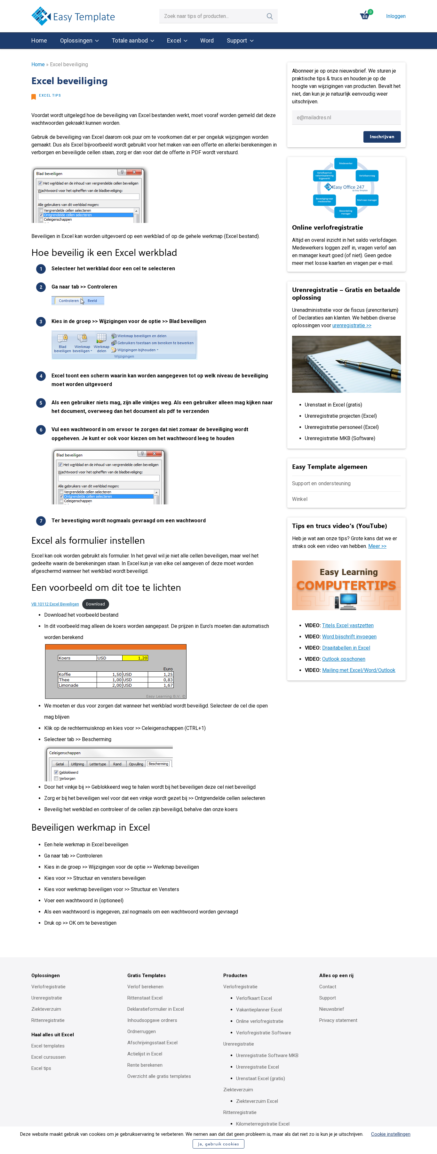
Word (207, 40)
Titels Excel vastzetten (348, 625)
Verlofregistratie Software (263, 1033)
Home (39, 40)
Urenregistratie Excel (257, 1067)
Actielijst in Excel (144, 1054)
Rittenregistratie (48, 1020)
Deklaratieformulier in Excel (155, 1009)
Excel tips (50, 95)
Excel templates (48, 1046)
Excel (174, 40)
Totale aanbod (130, 40)
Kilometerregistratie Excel (263, 1124)
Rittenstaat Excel (145, 998)
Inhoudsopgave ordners (152, 1020)
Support (237, 40)
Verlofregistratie (48, 987)
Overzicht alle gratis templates (159, 1076)
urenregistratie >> (351, 325)
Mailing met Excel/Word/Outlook (358, 670)
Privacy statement (338, 1020)
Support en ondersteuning (321, 483)
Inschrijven (382, 137)
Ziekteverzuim (46, 1009)
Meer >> (377, 546)
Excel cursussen (48, 1057)
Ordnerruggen (141, 1031)
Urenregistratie (46, 998)
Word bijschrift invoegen (349, 637)
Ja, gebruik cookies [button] (218, 1144)
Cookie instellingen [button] (390, 1134)
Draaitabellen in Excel (346, 648)
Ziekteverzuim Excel (257, 1101)
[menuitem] (39, 41)
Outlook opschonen (343, 659)
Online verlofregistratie (259, 1021)
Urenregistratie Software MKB (267, 1055)
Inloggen (396, 16)
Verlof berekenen (145, 987)
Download (95, 604)
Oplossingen (76, 40)
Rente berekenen (145, 1065)
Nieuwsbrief (331, 1009)
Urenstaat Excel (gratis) (260, 1078)
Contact (327, 987)
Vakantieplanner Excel (259, 1010)
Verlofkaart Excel (254, 998)
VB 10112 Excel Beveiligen (55, 604)
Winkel (299, 499)
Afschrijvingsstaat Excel (152, 1043)
